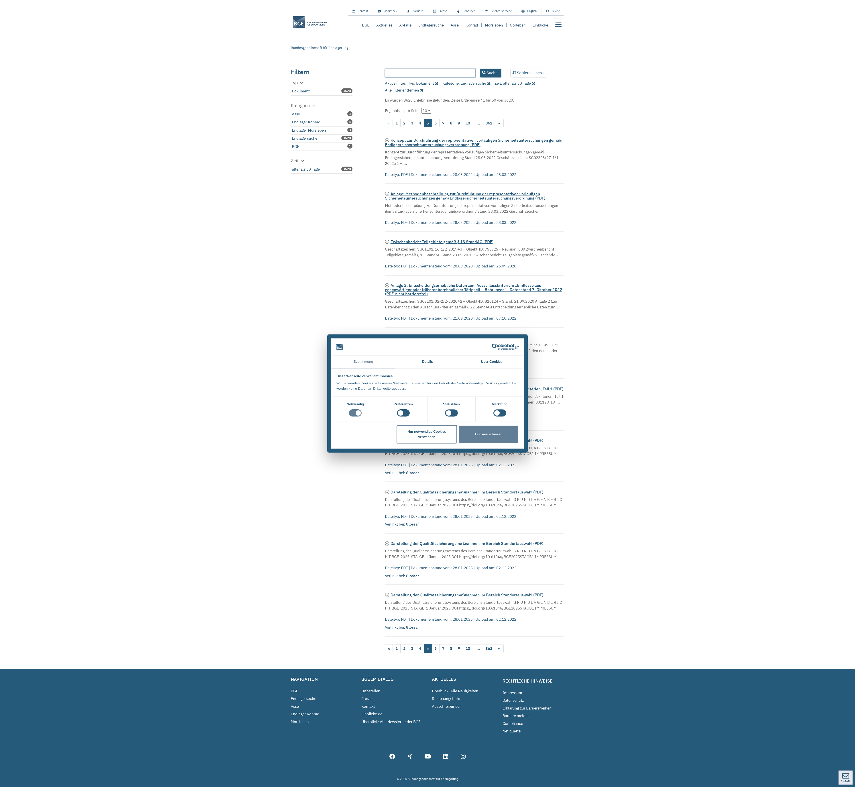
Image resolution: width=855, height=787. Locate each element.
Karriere (418, 11)
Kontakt (363, 11)
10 (468, 123)
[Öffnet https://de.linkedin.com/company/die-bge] (446, 757)
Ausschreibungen (447, 706)
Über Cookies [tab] (491, 361)
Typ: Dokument (421, 83)
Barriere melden (516, 715)
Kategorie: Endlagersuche (464, 83)
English (532, 11)
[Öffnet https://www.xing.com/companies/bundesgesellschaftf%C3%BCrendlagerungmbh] (410, 757)
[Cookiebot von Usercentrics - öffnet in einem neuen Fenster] (499, 347)
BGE (295, 146)
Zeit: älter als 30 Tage (513, 83)
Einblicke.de (371, 714)
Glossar (413, 472)
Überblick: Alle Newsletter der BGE (391, 721)
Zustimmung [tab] (363, 361)
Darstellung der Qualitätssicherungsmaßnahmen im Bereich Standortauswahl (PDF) (467, 492)
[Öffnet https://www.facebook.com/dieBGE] (392, 757)
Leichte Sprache (501, 11)
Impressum (512, 692)
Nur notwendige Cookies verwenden (426, 434)
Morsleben (300, 721)
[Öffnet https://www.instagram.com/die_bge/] (463, 757)
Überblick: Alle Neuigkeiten (455, 691)
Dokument (301, 91)
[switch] (403, 413)
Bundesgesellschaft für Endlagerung (319, 47)
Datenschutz (513, 700)
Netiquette (512, 731)
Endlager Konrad (306, 122)
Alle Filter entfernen (402, 90)
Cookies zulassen (488, 434)
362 (489, 123)
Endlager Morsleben (309, 130)
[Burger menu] (558, 24)
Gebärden (468, 11)
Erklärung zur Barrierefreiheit (527, 708)
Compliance (513, 723)
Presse (442, 11)
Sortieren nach (529, 72)
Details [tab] (427, 361)
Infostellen (370, 691)
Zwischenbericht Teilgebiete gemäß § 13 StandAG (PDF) (442, 241)
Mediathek (390, 11)
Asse (296, 114)
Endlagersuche (304, 138)
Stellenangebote (446, 698)
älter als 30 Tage (306, 169)
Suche (556, 11)
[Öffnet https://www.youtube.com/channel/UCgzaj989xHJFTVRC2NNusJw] (428, 757)
